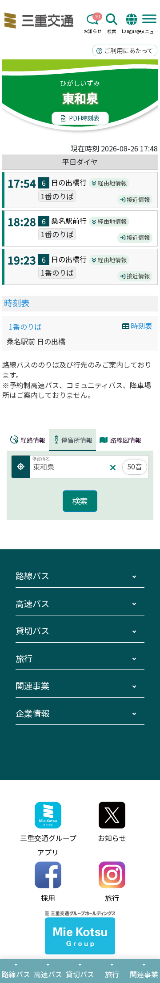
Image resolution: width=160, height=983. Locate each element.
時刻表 (16, 303)
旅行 (24, 658)
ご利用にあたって (128, 50)
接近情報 (137, 199)
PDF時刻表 (84, 117)
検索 (111, 31)
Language (131, 31)
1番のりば (25, 326)
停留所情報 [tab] (76, 439)
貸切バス (32, 630)
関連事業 (32, 685)
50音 (134, 466)
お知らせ (92, 31)
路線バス (32, 575)
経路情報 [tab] (32, 439)
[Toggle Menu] (149, 18)
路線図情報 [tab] (125, 439)
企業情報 (32, 713)
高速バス (32, 603)
